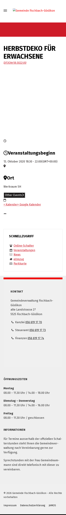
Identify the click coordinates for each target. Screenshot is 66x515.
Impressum (10, 505)
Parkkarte (20, 263)
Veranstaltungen (24, 250)
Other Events (13, 195)
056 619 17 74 (36, 338)
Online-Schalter (24, 245)
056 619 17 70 (33, 322)
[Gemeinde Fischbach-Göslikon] (33, 10)
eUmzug (19, 259)
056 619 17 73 (37, 330)
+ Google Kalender (29, 204)
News (17, 254)
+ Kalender (10, 204)
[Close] (5, 213)
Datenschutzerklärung (32, 505)
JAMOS (52, 505)
